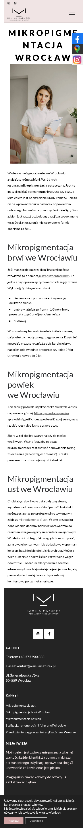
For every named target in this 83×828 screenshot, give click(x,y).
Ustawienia (36, 820)
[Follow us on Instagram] (9, 3)
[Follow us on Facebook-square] (15, 3)
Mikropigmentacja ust (21, 705)
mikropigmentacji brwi (54, 276)
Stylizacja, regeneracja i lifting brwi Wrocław (36, 725)
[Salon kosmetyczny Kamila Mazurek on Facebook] (49, 634)
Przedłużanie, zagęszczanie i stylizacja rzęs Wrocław (41, 732)
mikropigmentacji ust (33, 519)
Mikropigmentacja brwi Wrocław (28, 712)
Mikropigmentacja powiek (51, 413)
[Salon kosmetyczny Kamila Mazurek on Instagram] (38, 634)
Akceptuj (14, 820)
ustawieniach (51, 812)
